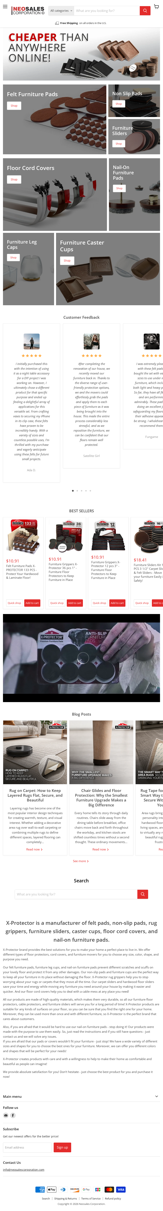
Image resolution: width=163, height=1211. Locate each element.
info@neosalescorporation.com (23, 1170)
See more (80, 861)
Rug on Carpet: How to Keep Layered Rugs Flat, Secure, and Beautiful (35, 795)
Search (46, 1198)
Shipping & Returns (65, 1198)
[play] (81, 658)
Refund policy (113, 1198)
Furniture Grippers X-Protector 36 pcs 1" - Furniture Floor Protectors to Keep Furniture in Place (63, 572)
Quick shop (14, 603)
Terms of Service (91, 1198)
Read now (33, 849)
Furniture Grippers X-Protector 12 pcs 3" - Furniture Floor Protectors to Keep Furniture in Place (105, 570)
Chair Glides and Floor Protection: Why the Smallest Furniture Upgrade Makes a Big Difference (101, 797)
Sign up (62, 1147)
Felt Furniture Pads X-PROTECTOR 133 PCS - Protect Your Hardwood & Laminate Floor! (22, 572)
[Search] (145, 10)
